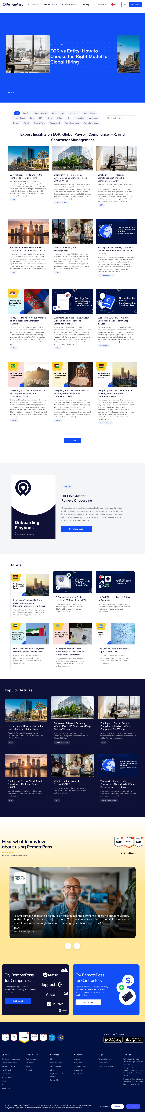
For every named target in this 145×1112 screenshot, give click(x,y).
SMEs (28, 1066)
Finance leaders (31, 1059)
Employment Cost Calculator (56, 1075)
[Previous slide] (68, 946)
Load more (72, 440)
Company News (41, 113)
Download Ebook (76, 529)
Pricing (86, 4)
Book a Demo (136, 4)
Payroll (15, 123)
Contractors (73, 113)
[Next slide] (77, 946)
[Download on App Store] (133, 1040)
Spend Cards (6, 1074)
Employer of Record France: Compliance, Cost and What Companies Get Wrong (133, 1081)
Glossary (53, 1070)
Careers (77, 1059)
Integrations (6, 1088)
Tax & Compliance (72, 123)
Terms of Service (104, 1059)
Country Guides (89, 113)
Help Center (78, 1074)
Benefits (26, 113)
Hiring (49, 118)
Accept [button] (133, 1106)
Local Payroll (6, 1070)
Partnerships (54, 1080)
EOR (32, 118)
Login (125, 4)
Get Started (18, 1001)
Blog (52, 1059)
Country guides (55, 1066)
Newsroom (78, 1063)
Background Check (8, 1077)
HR (68, 118)
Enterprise (29, 1070)
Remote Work (39, 123)
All (17, 113)
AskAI (4, 1081)
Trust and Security (80, 1066)
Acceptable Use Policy (106, 1066)
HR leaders (30, 1063)
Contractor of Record (9, 1063)
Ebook (67, 486)
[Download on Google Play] (113, 1040)
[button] (9, 92)
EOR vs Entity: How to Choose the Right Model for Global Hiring (133, 1061)
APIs (3, 1085)
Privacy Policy (103, 1063)
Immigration (79, 118)
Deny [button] (117, 1106)
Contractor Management (11, 1059)
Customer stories (56, 1063)
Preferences (104, 1106)
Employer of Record (9, 1066)
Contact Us (78, 1070)
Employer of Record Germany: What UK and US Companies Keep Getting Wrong (133, 1071)
